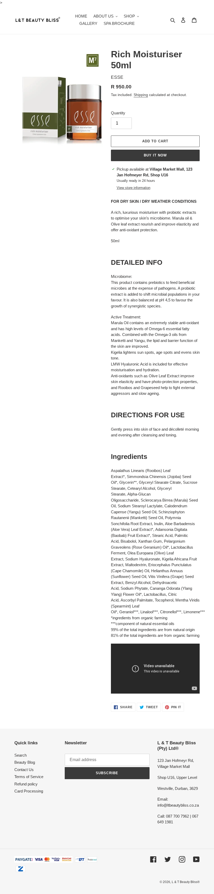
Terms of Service (28, 776)
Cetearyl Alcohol (141, 488)
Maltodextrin (135, 565)
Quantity (118, 113)
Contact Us (24, 769)
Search (20, 755)
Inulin (158, 523)
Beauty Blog (24, 762)
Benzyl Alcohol (137, 582)
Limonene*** (194, 612)
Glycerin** (128, 482)
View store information (133, 188)
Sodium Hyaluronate (142, 559)
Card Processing (28, 791)
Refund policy (26, 784)
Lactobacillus (155, 594)
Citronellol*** (170, 612)
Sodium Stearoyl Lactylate (140, 506)
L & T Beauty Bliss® (186, 882)
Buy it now (155, 155)
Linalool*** (149, 612)
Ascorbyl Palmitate (137, 600)
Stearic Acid (162, 535)
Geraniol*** (128, 612)
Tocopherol (164, 600)
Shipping (141, 95)
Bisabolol (128, 541)
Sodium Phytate (134, 588)
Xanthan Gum (150, 541)
